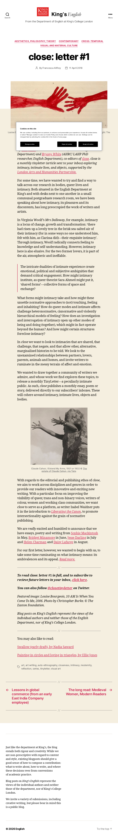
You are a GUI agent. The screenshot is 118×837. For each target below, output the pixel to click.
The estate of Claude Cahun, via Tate (64, 469)
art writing (31, 665)
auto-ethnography (47, 665)
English (20, 828)
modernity (86, 665)
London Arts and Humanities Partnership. (46, 172)
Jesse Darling (76, 538)
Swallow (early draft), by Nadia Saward (45, 647)
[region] (59, 136)
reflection (26, 668)
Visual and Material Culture (59, 45)
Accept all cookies (88, 144)
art (22, 665)
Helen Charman (35, 542)
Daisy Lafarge (63, 542)
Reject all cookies (67, 144)
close (85, 159)
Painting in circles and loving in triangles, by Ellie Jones (57, 655)
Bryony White (51, 154)
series (36, 668)
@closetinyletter (60, 588)
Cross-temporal (92, 41)
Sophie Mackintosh (84, 533)
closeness (63, 665)
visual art (56, 668)
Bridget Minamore (41, 538)
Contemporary (69, 41)
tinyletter (45, 668)
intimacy (75, 665)
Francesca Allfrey (51, 67)
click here (79, 580)
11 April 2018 (76, 67)
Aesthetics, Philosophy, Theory (35, 41)
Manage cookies (30, 144)
